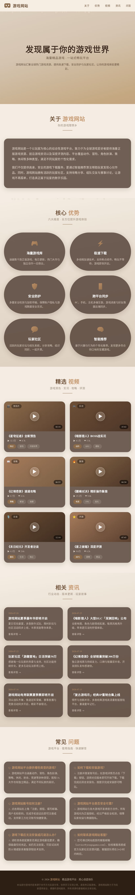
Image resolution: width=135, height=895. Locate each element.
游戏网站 (55, 879)
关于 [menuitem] (86, 5)
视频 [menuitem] (107, 5)
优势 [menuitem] (97, 5)
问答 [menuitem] (128, 5)
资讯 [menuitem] (118, 5)
